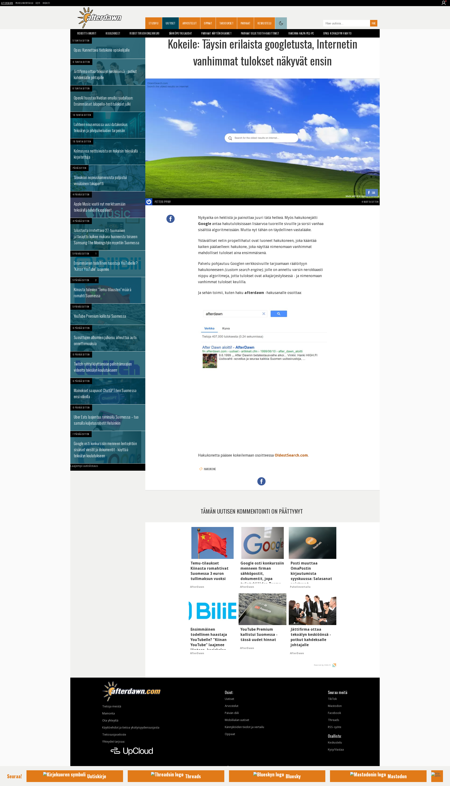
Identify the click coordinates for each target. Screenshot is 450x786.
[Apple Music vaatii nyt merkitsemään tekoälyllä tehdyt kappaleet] (107, 204)
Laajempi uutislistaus (84, 466)
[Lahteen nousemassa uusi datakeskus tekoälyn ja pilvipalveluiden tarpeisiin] (107, 125)
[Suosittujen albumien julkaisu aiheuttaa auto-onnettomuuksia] (107, 338)
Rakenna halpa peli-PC (301, 33)
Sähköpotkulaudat (180, 33)
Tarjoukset (226, 23)
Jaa (373, 193)
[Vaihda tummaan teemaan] (281, 23)
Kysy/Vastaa (336, 749)
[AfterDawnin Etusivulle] (99, 17)
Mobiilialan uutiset (237, 720)
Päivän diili (232, 713)
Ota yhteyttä (110, 720)
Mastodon (335, 706)
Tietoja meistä (111, 706)
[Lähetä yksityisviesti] (176, 201)
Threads (333, 720)
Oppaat (208, 23)
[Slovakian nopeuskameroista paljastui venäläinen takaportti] (107, 178)
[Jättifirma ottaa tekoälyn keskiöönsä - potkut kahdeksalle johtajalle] (107, 72)
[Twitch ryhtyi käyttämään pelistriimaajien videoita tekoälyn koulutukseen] (107, 364)
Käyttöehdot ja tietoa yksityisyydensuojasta (130, 727)
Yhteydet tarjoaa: (113, 741)
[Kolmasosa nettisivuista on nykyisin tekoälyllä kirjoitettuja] (107, 151)
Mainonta (108, 713)
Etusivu (153, 23)
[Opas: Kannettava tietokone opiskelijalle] (107, 48)
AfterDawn (7, 3)
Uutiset (170, 23)
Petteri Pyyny (163, 202)
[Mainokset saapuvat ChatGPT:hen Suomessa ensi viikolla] (107, 391)
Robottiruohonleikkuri (144, 33)
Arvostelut (190, 23)
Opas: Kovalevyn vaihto (337, 33)
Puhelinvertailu (24, 3)
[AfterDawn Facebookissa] (318, 24)
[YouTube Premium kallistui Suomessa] (107, 314)
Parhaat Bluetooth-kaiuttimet (260, 33)
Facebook (334, 713)
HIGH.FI (46, 3)
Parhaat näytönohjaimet (216, 33)
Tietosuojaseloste (114, 734)
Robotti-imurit (86, 33)
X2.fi (38, 3)
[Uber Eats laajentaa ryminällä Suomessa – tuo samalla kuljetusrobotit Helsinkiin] (107, 417)
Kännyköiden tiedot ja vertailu (244, 727)
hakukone (210, 469)
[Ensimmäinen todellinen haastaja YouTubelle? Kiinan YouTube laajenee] (107, 264)
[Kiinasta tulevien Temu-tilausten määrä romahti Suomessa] (107, 290)
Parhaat (245, 23)
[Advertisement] (262, 411)
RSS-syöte (334, 727)
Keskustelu (264, 23)
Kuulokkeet (113, 33)
